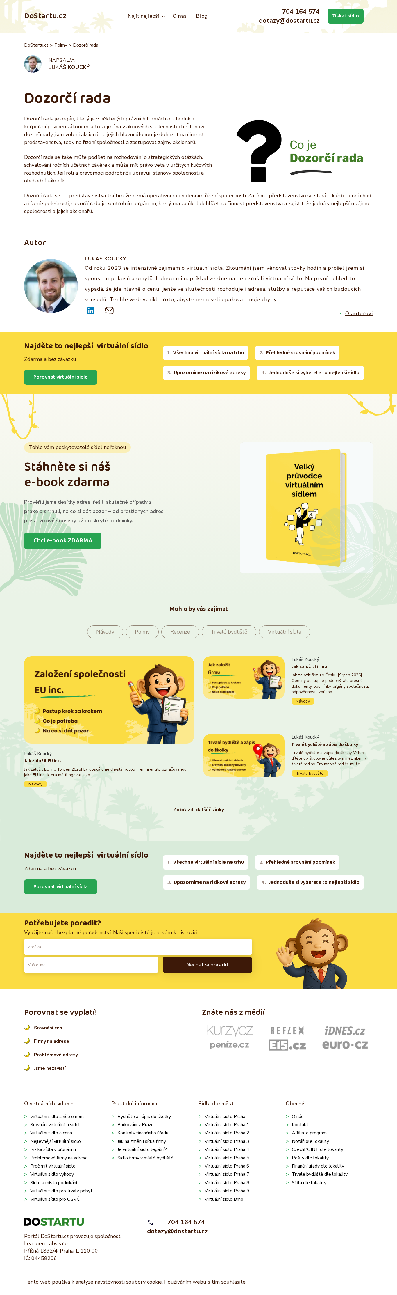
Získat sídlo (345, 16)
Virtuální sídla (284, 631)
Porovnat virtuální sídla (60, 377)
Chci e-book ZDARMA (62, 540)
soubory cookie (144, 1281)
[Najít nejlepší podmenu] (163, 16)
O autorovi (359, 313)
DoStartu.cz (45, 16)
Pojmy (60, 45)
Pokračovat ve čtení (109, 769)
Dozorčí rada (85, 45)
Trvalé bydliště (229, 631)
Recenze (180, 631)
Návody (105, 631)
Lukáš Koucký (69, 67)
